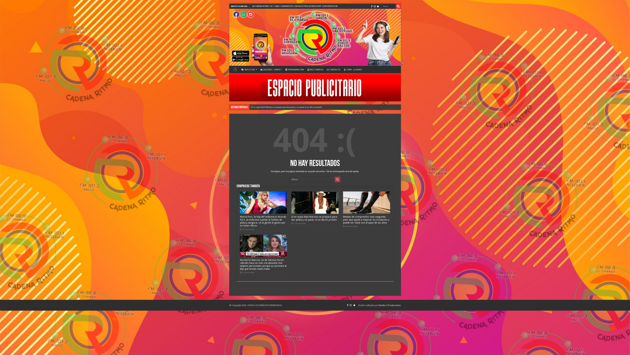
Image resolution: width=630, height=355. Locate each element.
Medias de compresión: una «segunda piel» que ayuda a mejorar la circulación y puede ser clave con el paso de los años (304, 107)
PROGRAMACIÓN (296, 69)
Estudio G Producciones (390, 305)
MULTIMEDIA (316, 69)
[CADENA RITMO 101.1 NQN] (315, 37)
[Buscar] (398, 6)
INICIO (235, 69)
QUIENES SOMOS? (272, 69)
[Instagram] (374, 6)
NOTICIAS (250, 69)
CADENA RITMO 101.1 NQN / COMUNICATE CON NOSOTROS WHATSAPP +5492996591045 (296, 6)
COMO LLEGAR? (354, 69)
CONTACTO (335, 69)
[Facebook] (372, 6)
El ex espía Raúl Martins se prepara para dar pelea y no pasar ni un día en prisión (314, 218)
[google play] (378, 6)
